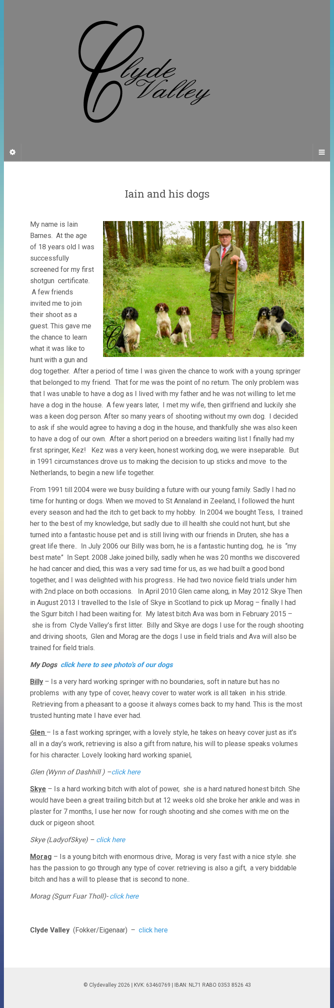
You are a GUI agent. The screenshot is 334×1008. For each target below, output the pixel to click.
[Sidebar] (12, 152)
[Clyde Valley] (167, 80)
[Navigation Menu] (321, 152)
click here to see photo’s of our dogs (116, 665)
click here (125, 772)
